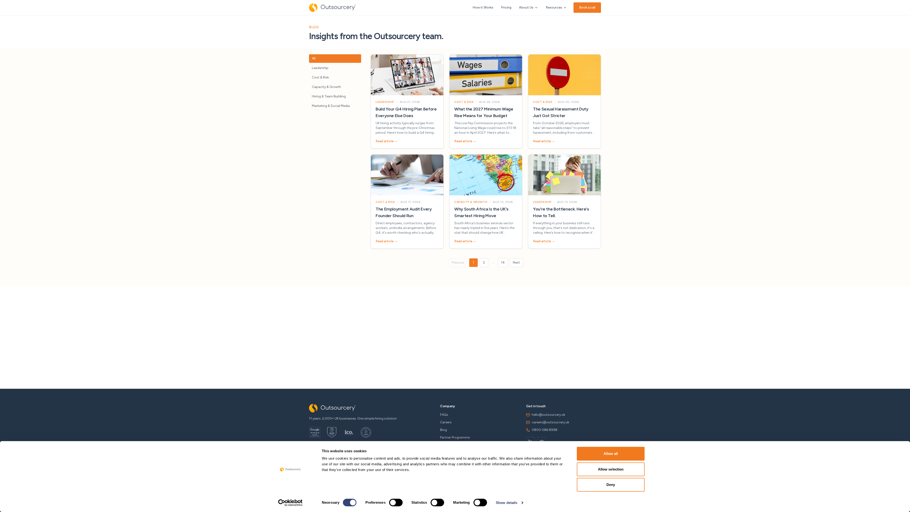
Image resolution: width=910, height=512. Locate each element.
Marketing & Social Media (331, 106)
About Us (526, 7)
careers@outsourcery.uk (550, 422)
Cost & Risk (320, 77)
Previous (458, 263)
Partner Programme (455, 437)
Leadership (320, 68)
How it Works (483, 7)
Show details (506, 503)
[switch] (396, 502)
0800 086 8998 (544, 430)
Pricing (506, 7)
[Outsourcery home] (332, 7)
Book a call (587, 7)
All (313, 58)
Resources (554, 7)
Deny (610, 485)
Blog (443, 430)
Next (516, 263)
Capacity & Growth (326, 87)
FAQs (444, 415)
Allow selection (611, 469)
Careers (446, 422)
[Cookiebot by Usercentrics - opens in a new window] (290, 502)
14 (503, 263)
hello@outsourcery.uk (548, 415)
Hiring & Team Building (329, 96)
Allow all (611, 454)
